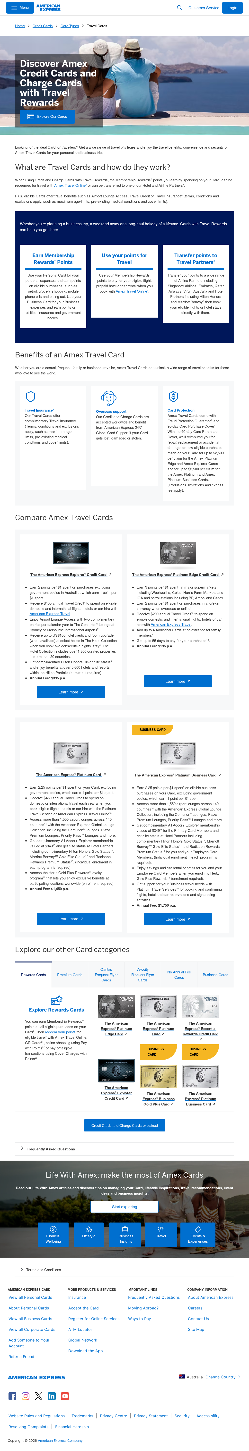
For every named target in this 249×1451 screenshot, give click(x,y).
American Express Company (60, 1440)
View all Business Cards (30, 1318)
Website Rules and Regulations (37, 1415)
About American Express (210, 1297)
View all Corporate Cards (32, 1329)
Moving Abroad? (143, 1308)
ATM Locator (80, 1329)
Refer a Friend (21, 1356)
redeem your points (60, 1031)
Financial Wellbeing (53, 1238)
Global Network (82, 1340)
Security (182, 1415)
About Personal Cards (29, 1308)
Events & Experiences (198, 1238)
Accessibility (208, 1415)
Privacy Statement (151, 1415)
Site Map (196, 1329)
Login (232, 7)
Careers (195, 1308)
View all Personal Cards (30, 1297)
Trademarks (82, 1415)
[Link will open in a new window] (12, 1396)
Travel (161, 1235)
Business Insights (125, 1238)
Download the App (85, 1350)
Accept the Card (83, 1308)
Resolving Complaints (28, 1426)
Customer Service (203, 7)
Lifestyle (88, 1235)
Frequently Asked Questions (154, 1297)
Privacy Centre (113, 1415)
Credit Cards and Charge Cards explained (124, 1125)
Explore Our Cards (50, 116)
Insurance (77, 1297)
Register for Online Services (93, 1318)
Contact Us (198, 1318)
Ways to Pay (139, 1318)
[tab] (33, 974)
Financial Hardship (72, 1426)
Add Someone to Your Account (29, 1343)
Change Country (220, 1377)
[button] (124, 1269)
